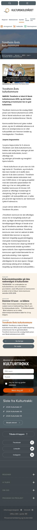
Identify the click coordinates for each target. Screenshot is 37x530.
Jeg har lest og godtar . (17, 383)
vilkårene (12, 385)
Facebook (17, 442)
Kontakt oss (32, 19)
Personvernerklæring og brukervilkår (18, 518)
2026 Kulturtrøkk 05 (14, 416)
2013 (23, 55)
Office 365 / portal (17, 514)
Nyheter (21, 20)
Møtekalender (13, 20)
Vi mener (27, 19)
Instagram (17, 455)
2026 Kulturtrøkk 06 (14, 411)
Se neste (17, 346)
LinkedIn (17, 448)
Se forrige (19, 341)
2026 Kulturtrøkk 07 (14, 407)
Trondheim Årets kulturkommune (12, 56)
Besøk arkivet (11, 422)
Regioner (5, 20)
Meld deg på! (17, 390)
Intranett (27, 510)
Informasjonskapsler (11, 510)
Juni (28, 55)
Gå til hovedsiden (7, 55)
